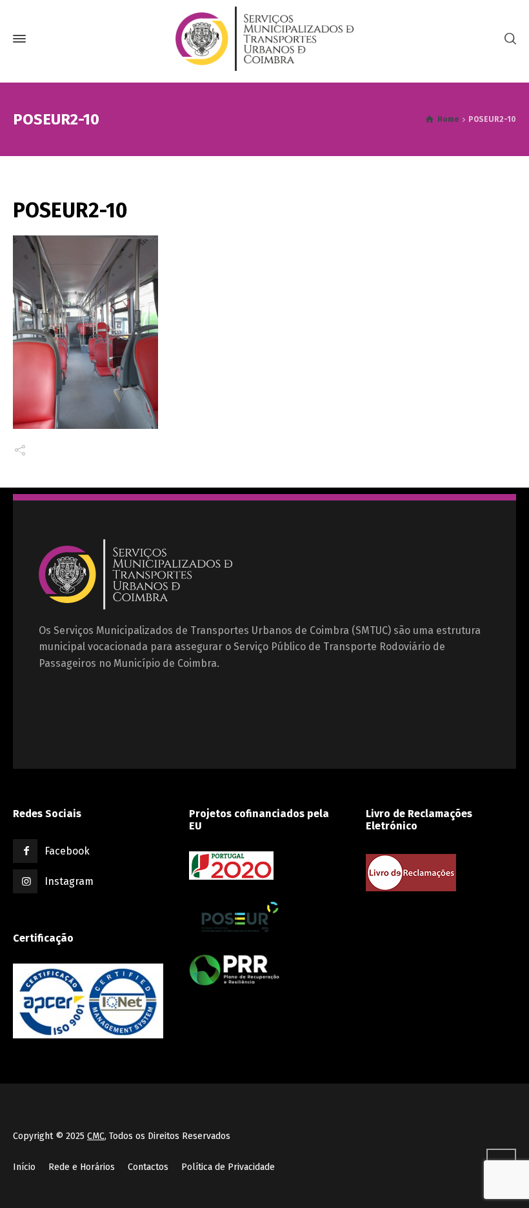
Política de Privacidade (228, 1167)
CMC (96, 1136)
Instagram (69, 881)
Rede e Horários (81, 1167)
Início (24, 1167)
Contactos (148, 1167)
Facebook (67, 851)
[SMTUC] (264, 38)
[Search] (507, 39)
